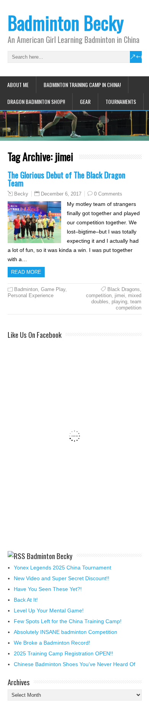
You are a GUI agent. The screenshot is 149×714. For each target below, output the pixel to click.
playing (119, 301)
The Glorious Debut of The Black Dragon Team (66, 179)
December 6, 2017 (61, 194)
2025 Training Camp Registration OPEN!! (63, 653)
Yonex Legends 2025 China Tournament (62, 567)
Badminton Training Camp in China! (82, 85)
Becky (21, 194)
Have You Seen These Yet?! (48, 589)
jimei (120, 295)
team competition (128, 305)
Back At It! (26, 600)
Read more (26, 272)
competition (99, 295)
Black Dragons (123, 289)
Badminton (26, 289)
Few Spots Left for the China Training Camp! (67, 621)
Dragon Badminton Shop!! (36, 101)
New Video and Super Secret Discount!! (61, 578)
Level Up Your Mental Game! (49, 610)
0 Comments (108, 194)
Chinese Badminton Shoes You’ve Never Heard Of (74, 664)
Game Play (53, 289)
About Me (18, 85)
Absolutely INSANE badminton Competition (65, 632)
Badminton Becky (66, 22)
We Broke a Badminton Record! (52, 643)
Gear (85, 101)
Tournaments (120, 101)
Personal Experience (30, 295)
